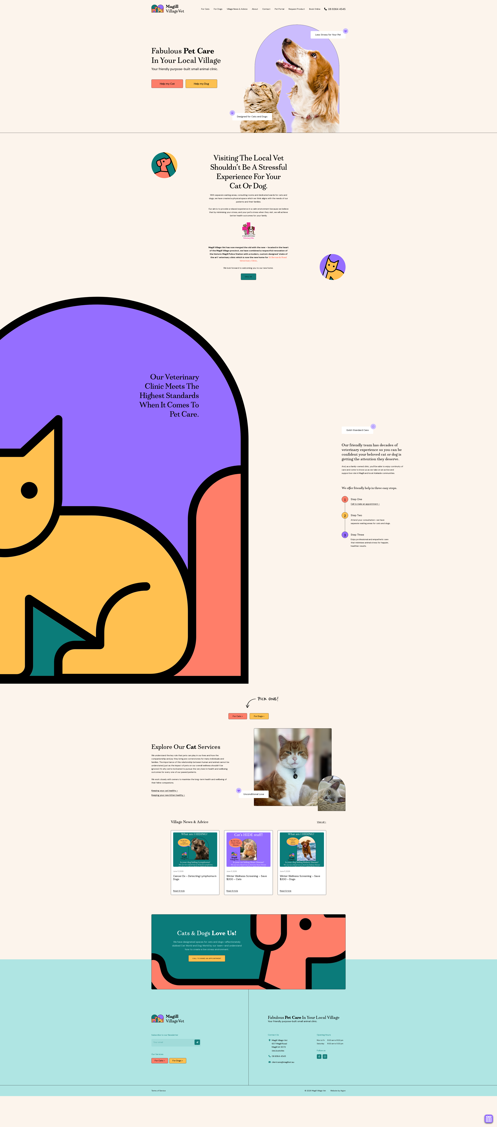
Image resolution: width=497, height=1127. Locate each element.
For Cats (205, 9)
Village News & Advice (237, 9)
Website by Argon (338, 1090)
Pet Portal (279, 9)
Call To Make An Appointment (206, 958)
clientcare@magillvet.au (283, 1062)
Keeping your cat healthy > (164, 790)
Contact (266, 9)
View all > (321, 822)
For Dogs (218, 9)
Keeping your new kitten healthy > (168, 795)
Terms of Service (158, 1090)
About (255, 9)
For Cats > (238, 716)
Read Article (179, 890)
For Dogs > (259, 716)
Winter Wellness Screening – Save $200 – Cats (246, 877)
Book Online (314, 9)
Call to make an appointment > (365, 504)
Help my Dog (201, 83)
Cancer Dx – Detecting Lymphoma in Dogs (194, 877)
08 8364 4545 (337, 9)
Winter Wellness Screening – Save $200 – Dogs (300, 877)
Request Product (297, 9)
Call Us (248, 277)
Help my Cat (167, 83)
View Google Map (278, 1050)
